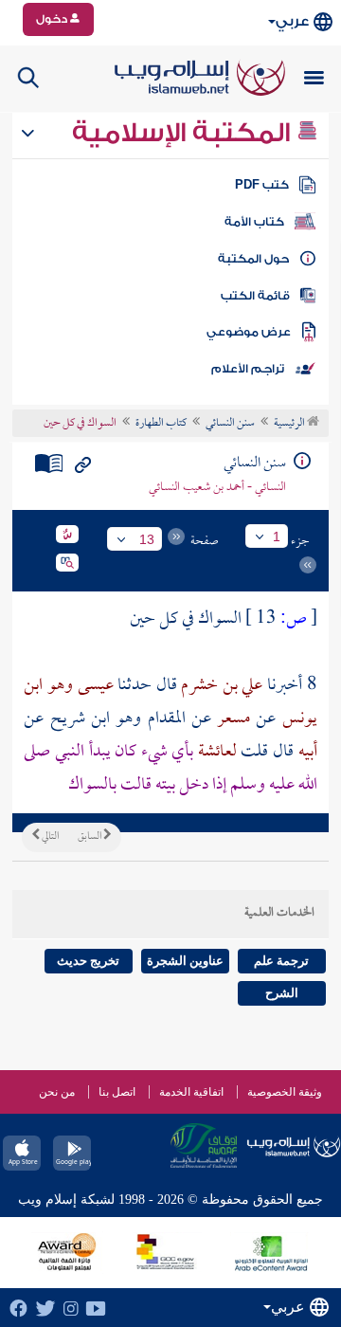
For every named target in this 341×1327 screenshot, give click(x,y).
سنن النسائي (230, 423)
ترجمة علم (281, 961)
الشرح (281, 993)
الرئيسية (290, 423)
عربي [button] (292, 21)
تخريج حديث (88, 961)
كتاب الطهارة (161, 423)
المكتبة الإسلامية (184, 133)
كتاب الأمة (254, 221)
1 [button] (276, 536)
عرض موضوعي (248, 331)
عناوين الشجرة (185, 961)
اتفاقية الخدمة (191, 1092)
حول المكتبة (253, 258)
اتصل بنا (117, 1092)
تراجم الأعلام (247, 368)
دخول (53, 19)
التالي (49, 837)
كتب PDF (262, 184)
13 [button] (146, 539)
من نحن (57, 1092)
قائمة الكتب (255, 295)
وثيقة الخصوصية (284, 1092)
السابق (90, 837)
